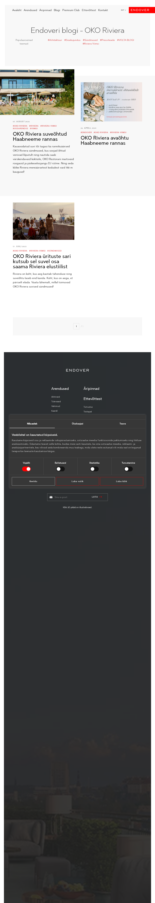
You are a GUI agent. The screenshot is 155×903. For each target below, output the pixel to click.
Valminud (55, 406)
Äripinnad (45, 10)
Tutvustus (88, 407)
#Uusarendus (20, 128)
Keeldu (33, 481)
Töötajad (88, 411)
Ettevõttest (89, 10)
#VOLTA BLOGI (125, 40)
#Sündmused (90, 40)
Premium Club (71, 10)
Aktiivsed (55, 396)
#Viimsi (34, 128)
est (122, 10)
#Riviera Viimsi (91, 43)
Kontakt (103, 10)
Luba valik (78, 481)
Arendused (30, 10)
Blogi (57, 10)
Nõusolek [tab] (32, 423)
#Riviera (34, 126)
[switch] (60, 468)
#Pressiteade (107, 40)
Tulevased (56, 401)
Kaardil (54, 410)
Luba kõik (121, 481)
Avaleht (16, 10)
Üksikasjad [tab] (77, 423)
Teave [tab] (123, 423)
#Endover (86, 132)
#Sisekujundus (72, 40)
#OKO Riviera (20, 126)
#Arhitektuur (55, 40)
